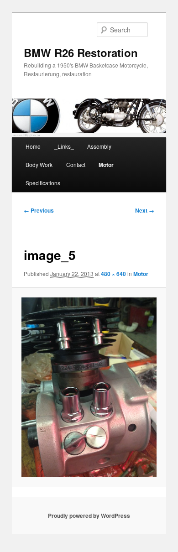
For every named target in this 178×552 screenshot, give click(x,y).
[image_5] (88, 387)
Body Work (39, 164)
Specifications (43, 183)
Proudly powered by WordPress (89, 515)
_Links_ (64, 146)
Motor (106, 165)
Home (33, 146)
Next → (144, 210)
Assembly (99, 146)
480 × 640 (113, 274)
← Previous (39, 210)
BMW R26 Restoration (81, 52)
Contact (75, 164)
